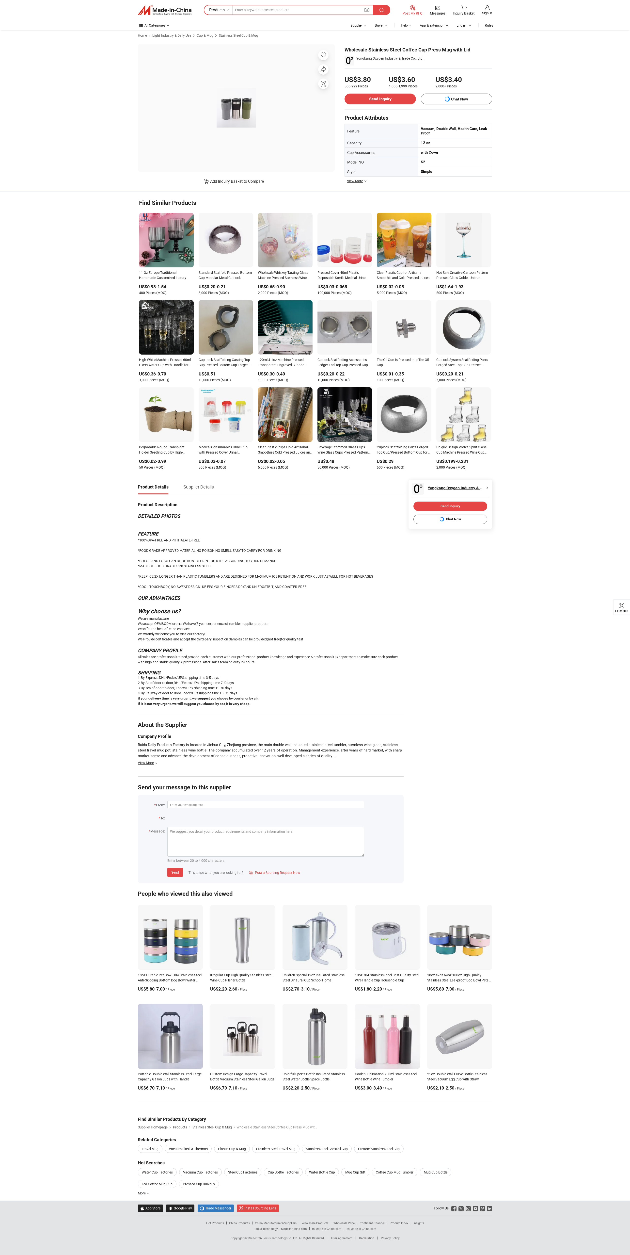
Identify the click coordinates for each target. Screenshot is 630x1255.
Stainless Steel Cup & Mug (238, 35)
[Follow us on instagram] (468, 1208)
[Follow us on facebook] (454, 1208)
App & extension (432, 25)
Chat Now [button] (459, 99)
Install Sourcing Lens (260, 1208)
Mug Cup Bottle (435, 1172)
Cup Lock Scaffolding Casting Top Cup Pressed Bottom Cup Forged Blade (224, 362)
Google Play (180, 1208)
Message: (157, 831)
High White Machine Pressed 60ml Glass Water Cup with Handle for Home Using (165, 362)
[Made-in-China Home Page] (164, 10)
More (142, 1193)
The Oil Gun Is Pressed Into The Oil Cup (403, 362)
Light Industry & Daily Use (171, 35)
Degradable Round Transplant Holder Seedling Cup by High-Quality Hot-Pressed (162, 450)
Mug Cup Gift (355, 1172)
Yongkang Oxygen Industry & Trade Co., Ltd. (390, 58)
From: (160, 805)
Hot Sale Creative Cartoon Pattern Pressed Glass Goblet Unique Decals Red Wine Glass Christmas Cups (462, 275)
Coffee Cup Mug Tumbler (394, 1172)
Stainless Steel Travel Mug (276, 1148)
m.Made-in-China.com (326, 1229)
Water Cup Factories (157, 1172)
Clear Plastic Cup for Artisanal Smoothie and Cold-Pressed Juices (403, 275)
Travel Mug (150, 1148)
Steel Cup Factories (242, 1172)
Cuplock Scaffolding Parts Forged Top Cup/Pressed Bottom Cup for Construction (402, 450)
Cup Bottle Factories (283, 1172)
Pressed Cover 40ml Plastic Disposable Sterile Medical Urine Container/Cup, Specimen (341, 275)
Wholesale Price (344, 1223)
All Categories (154, 25)
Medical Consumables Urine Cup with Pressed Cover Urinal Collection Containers (223, 450)
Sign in (487, 13)
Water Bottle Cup (322, 1172)
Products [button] (217, 10)
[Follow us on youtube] (475, 1208)
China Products (239, 1223)
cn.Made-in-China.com (361, 1229)
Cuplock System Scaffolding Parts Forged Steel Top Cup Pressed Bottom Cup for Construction (462, 362)
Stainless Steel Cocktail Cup (327, 1148)
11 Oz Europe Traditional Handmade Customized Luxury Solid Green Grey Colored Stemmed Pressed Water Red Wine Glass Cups (165, 275)
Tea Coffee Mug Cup (157, 1184)
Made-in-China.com (294, 1229)
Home (142, 35)
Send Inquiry (380, 99)
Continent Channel (372, 1223)
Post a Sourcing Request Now (274, 872)
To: (162, 818)
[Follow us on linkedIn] (489, 1208)
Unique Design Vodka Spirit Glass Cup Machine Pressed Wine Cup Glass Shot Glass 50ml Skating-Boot (461, 450)
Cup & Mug (205, 35)
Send (175, 872)
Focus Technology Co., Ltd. (281, 1238)
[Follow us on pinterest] (482, 1208)
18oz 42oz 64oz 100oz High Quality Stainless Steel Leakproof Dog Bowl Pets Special (457, 980)
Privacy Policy (390, 1238)
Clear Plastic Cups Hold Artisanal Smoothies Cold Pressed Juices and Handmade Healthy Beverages (285, 450)
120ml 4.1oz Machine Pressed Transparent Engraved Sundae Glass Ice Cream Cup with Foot (281, 362)
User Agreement (341, 1238)
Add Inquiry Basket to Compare (237, 181)
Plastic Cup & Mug (232, 1148)
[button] (366, 10)
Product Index (399, 1223)
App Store (150, 1208)
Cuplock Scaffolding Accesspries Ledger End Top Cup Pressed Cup (342, 362)
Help (404, 25)
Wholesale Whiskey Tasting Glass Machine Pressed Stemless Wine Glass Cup (283, 275)
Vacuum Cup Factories (200, 1172)
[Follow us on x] (461, 1208)
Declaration (366, 1238)
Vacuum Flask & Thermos (188, 1148)
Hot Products (215, 1223)
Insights (418, 1223)
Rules (489, 25)
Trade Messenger (215, 1208)
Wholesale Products (315, 1223)
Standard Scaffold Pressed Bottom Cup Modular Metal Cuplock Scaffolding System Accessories (225, 275)
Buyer (379, 25)
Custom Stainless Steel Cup (379, 1148)
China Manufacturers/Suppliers (276, 1223)
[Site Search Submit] (381, 10)
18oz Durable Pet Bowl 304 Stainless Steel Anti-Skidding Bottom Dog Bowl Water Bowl (170, 980)
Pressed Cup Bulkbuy (199, 1184)
